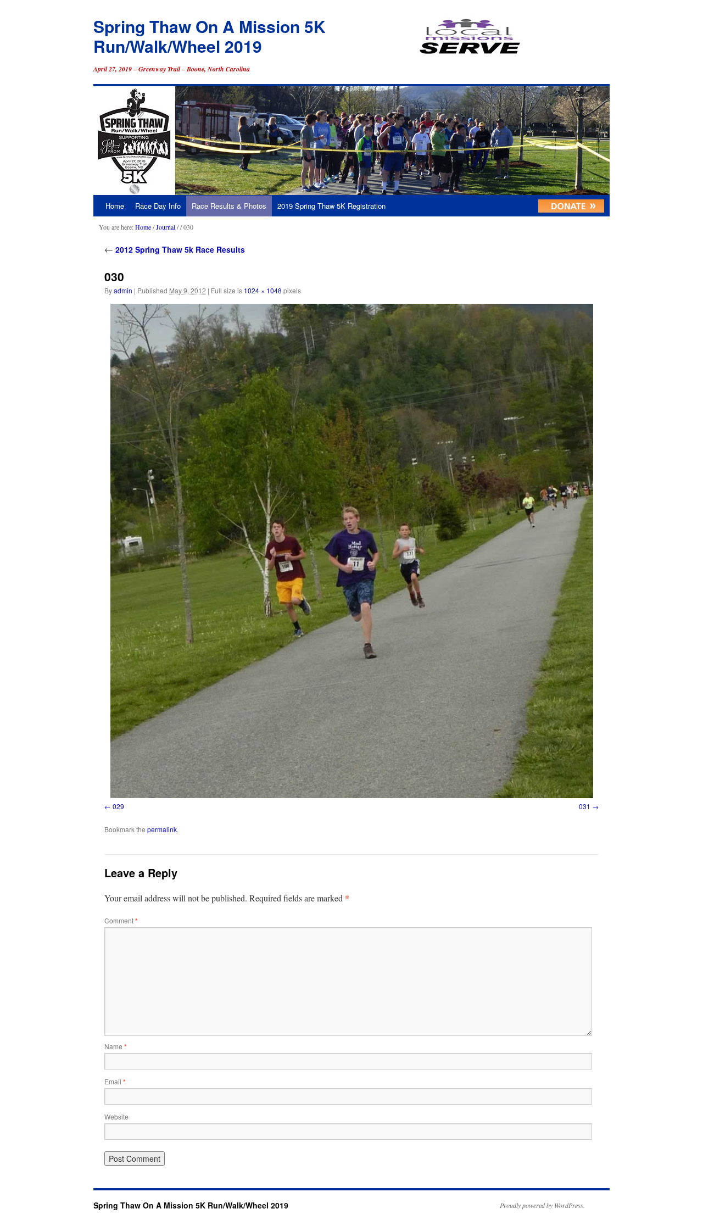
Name (115, 1046)
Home (114, 205)
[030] (351, 551)
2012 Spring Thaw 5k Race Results (174, 249)
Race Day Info (158, 205)
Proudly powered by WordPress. (542, 1205)
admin (123, 290)
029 (118, 806)
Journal (165, 226)
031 (584, 806)
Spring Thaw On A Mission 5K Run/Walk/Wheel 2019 (209, 36)
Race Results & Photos (229, 205)
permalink (162, 829)
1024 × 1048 (263, 290)
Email (115, 1081)
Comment (121, 920)
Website (116, 1116)
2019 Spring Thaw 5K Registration (331, 205)
